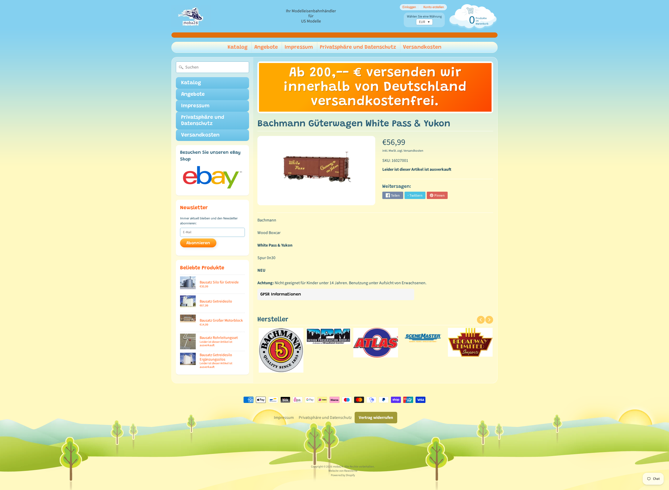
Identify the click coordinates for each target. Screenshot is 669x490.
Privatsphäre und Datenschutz (358, 47)
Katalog (237, 47)
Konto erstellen (433, 7)
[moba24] (191, 16)
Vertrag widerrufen (376, 417)
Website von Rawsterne (342, 471)
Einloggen (409, 7)
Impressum (299, 47)
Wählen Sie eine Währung (424, 17)
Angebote (266, 47)
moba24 (338, 467)
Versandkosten (422, 47)
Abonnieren (198, 243)
